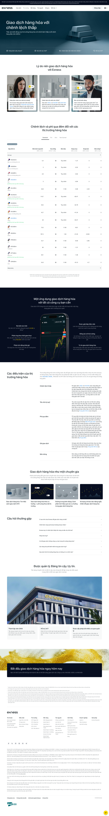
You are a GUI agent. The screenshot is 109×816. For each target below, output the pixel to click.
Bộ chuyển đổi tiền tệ (60, 726)
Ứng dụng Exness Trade (47, 727)
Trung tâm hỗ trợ (84, 411)
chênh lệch (63, 103)
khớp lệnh (18, 339)
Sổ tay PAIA (45, 798)
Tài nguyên (40, 8)
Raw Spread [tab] (63, 137)
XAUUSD (55, 103)
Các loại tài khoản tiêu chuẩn (11, 720)
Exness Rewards (95, 720)
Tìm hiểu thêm (22, 774)
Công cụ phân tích (59, 720)
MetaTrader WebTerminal (46, 737)
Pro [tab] (51, 137)
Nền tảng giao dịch (47, 720)
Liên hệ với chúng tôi (72, 728)
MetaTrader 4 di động (48, 732)
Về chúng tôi (70, 720)
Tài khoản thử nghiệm (12, 727)
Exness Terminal (47, 734)
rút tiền (31, 328)
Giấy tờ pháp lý (83, 722)
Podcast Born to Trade (59, 733)
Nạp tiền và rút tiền (23, 720)
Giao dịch (18, 8)
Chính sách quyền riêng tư (34, 798)
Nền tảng (33, 8)
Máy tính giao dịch (90, 421)
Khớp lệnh (21, 726)
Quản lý (81, 720)
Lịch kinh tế (58, 722)
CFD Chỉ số (34, 726)
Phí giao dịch (22, 722)
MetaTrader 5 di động (48, 730)
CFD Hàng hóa (34, 722)
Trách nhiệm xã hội (71, 732)
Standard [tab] (45, 137)
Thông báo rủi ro (11, 798)
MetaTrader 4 (46, 724)
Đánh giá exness (71, 725)
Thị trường (26, 8)
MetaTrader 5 (46, 722)
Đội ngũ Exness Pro (72, 734)
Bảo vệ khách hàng (23, 724)
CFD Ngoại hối (34, 720)
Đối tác (53, 8)
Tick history (58, 728)
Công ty (47, 8)
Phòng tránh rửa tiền (21, 798)
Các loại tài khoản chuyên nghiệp (11, 724)
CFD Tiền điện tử (35, 728)
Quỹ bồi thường (83, 724)
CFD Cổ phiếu (34, 724)
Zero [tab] (56, 137)
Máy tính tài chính (59, 724)
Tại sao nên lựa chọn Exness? (72, 723)
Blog (68, 736)
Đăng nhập (97, 8)
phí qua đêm (82, 438)
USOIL (49, 103)
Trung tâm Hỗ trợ (92, 447)
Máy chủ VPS (58, 730)
